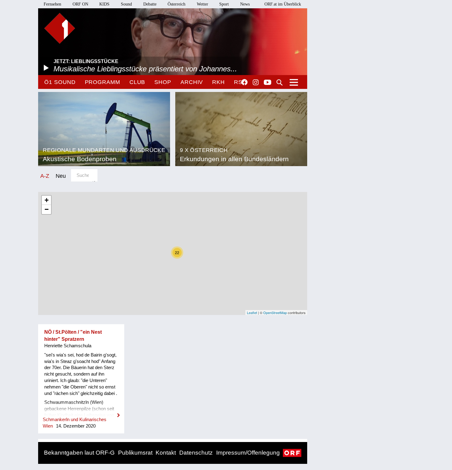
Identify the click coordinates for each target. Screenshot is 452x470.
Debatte (150, 4)
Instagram (256, 82)
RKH (218, 82)
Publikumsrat (135, 452)
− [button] (47, 209)
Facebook (244, 82)
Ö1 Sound (59, 82)
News (245, 4)
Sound (126, 4)
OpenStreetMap (275, 312)
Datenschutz (196, 452)
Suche (279, 82)
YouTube (267, 83)
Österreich (176, 4)
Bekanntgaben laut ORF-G (79, 452)
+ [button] (47, 200)
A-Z (44, 176)
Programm (102, 82)
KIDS (104, 4)
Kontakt (166, 452)
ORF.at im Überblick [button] (282, 4)
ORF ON (80, 4)
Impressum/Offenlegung (248, 452)
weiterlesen (81, 411)
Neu (61, 176)
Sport (224, 4)
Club (137, 82)
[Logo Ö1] (59, 28)
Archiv (191, 82)
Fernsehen (52, 4)
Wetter (202, 4)
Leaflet (252, 312)
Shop (162, 82)
